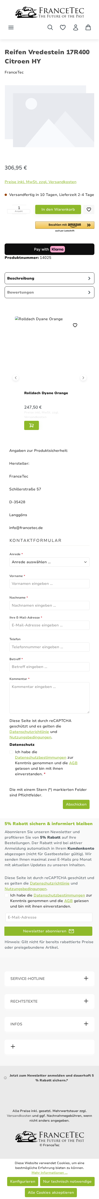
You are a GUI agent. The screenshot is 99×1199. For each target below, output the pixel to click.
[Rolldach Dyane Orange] (49, 354)
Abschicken (76, 804)
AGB (73, 763)
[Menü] (11, 27)
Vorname (17, 576)
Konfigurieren (22, 1181)
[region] (49, 120)
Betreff (16, 659)
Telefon (14, 639)
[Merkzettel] (62, 27)
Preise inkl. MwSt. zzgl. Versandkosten (40, 181)
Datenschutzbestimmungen (40, 757)
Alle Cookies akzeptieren (51, 1192)
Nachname (18, 598)
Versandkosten (19, 1116)
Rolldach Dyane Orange (46, 393)
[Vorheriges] (16, 377)
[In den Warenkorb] (31, 425)
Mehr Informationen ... (50, 1173)
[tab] (49, 278)
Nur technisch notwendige (67, 1181)
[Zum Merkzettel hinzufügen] (88, 209)
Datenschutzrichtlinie (29, 731)
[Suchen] (50, 27)
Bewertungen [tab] (20, 292)
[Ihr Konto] (75, 27)
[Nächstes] (83, 377)
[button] (64, 226)
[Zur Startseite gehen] (49, 12)
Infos (16, 1024)
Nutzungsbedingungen (30, 737)
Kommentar (19, 679)
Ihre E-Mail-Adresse (25, 618)
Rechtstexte (24, 1001)
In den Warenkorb (58, 209)
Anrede (16, 554)
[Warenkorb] (88, 27)
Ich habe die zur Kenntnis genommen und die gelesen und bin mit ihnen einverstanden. (46, 763)
